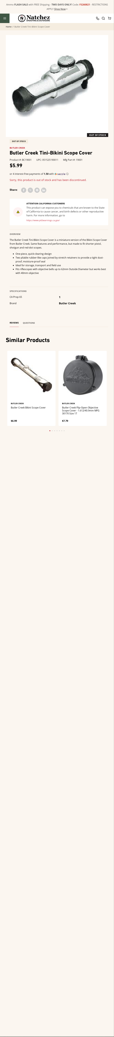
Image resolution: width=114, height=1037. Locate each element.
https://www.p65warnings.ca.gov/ (43, 220)
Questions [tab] (29, 323)
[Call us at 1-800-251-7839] (98, 18)
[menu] (5, 18)
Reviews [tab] (14, 322)
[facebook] (23, 190)
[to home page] (34, 18)
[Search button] (103, 18)
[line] (43, 190)
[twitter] (30, 190)
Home (9, 26)
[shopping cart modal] (110, 18)
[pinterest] (37, 190)
